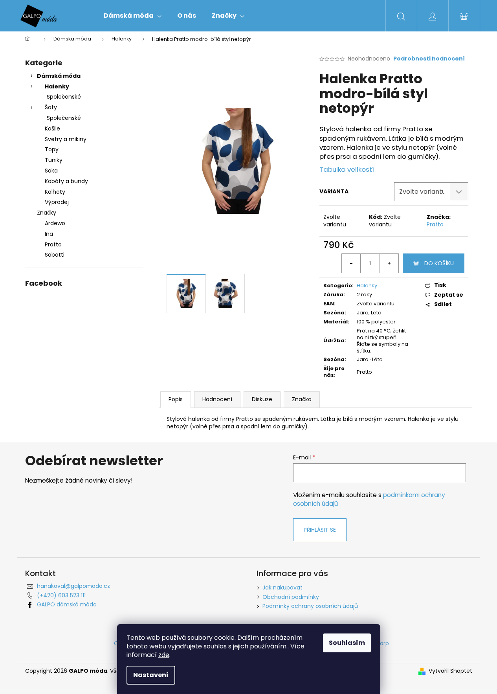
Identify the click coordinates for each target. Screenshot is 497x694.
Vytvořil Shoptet (450, 671)
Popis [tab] (176, 399)
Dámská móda (59, 76)
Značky (46, 213)
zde (163, 654)
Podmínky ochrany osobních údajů (310, 606)
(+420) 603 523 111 (61, 595)
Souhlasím (347, 642)
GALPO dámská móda (67, 604)
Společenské (64, 97)
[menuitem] (132, 15)
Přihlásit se (320, 530)
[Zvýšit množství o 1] (389, 263)
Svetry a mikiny (65, 139)
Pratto (435, 224)
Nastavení (151, 674)
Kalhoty (55, 192)
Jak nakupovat (282, 587)
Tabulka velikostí (346, 169)
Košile (52, 128)
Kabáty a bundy (66, 181)
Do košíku (439, 263)
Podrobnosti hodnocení (429, 58)
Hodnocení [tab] (217, 399)
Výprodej (57, 202)
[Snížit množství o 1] (351, 263)
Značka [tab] (302, 399)
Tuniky (53, 160)
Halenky (57, 86)
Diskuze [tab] (262, 399)
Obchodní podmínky (290, 597)
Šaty (51, 107)
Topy (52, 149)
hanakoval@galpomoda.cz (73, 586)
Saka (51, 170)
